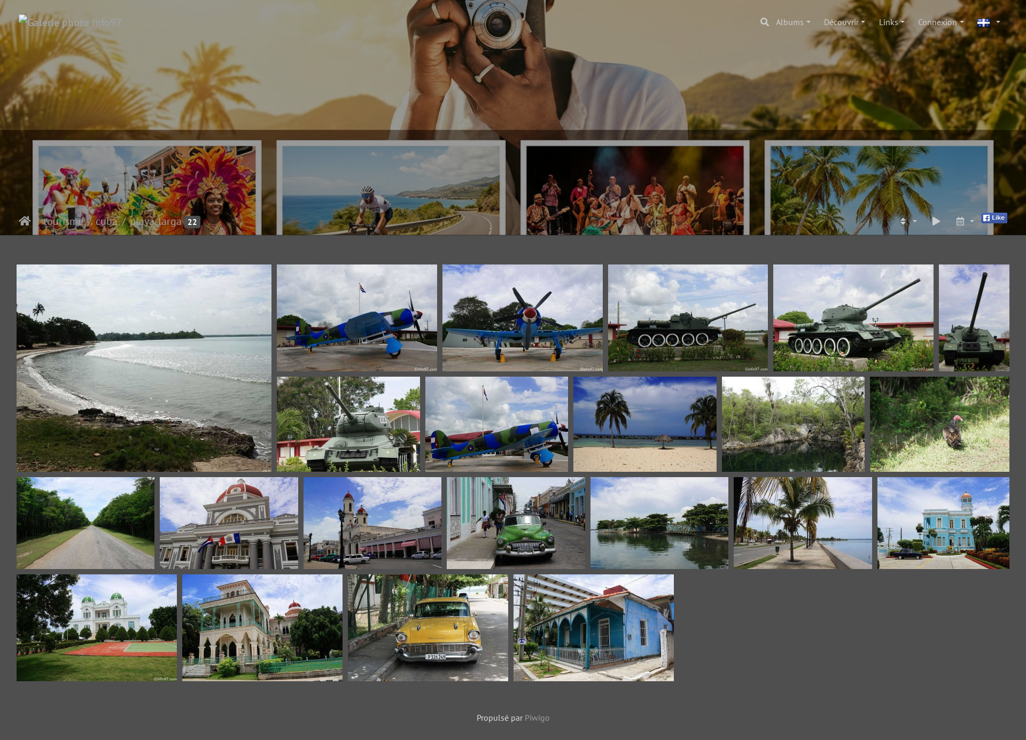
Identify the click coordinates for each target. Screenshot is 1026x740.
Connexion (937, 22)
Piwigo (537, 717)
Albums (790, 22)
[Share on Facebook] (994, 217)
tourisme (63, 221)
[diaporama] (936, 221)
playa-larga (156, 221)
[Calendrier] (964, 221)
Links (888, 22)
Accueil (25, 221)
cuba (107, 221)
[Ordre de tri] (907, 221)
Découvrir (841, 22)
